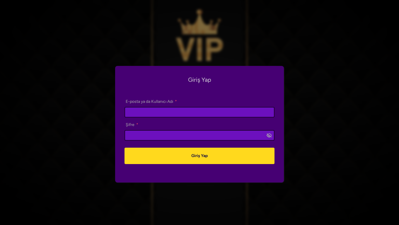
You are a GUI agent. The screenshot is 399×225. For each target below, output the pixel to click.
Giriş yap (199, 155)
